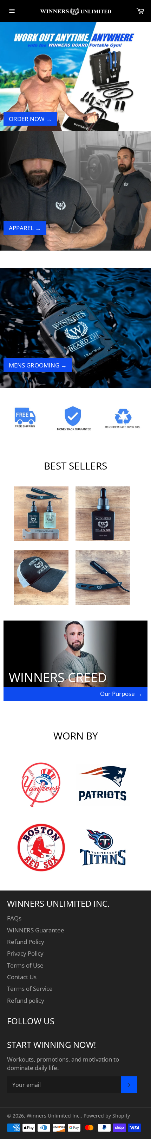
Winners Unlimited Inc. (54, 1115)
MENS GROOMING (38, 365)
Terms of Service (30, 988)
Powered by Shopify (107, 1115)
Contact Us (22, 977)
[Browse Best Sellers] (41, 539)
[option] (75, 81)
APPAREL (25, 228)
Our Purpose (121, 694)
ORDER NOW (30, 119)
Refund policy (25, 1000)
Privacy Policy (25, 953)
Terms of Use (25, 965)
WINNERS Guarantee (35, 930)
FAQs (14, 918)
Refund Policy (25, 942)
